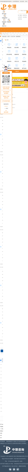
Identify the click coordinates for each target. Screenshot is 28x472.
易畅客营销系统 (22, 466)
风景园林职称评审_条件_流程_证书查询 (2, 285)
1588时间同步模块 (16, 443)
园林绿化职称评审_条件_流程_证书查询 (2, 322)
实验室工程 (16, 441)
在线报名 (6, 72)
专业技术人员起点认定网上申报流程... (12, 97)
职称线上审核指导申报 (6, 97)
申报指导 (23, 37)
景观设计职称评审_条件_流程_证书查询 (2, 59)
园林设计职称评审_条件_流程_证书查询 (2, 246)
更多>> (1, 411)
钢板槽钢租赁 (9, 441)
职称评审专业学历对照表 (10, 94)
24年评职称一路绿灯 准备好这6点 (11, 107)
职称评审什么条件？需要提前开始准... (12, 104)
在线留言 (26, 37)
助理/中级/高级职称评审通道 (6, 88)
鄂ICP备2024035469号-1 (20, 458)
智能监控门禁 (3, 443)
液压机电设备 (22, 441)
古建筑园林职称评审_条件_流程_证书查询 (2, 172)
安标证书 (9, 443)
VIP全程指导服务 (6, 101)
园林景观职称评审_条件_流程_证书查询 (2, 134)
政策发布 (4, 37)
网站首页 (1, 37)
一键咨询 (17, 71)
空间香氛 (24, 443)
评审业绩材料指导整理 (6, 92)
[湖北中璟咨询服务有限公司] (8, 6)
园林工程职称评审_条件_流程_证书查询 (2, 209)
